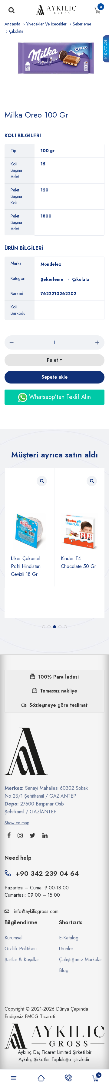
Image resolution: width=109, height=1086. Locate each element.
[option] (54, 58)
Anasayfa (12, 24)
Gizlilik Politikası (21, 948)
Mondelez (51, 264)
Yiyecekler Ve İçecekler (46, 24)
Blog (63, 970)
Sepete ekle (54, 377)
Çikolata (16, 31)
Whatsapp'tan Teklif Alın (59, 397)
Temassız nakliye (58, 690)
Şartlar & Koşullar (22, 959)
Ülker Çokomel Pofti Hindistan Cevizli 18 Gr (26, 566)
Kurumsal (13, 937)
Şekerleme (82, 24)
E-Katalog (105, 47)
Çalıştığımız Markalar (80, 959)
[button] (43, 626)
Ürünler (66, 948)
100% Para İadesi (58, 676)
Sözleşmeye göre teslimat (58, 705)
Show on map (17, 823)
